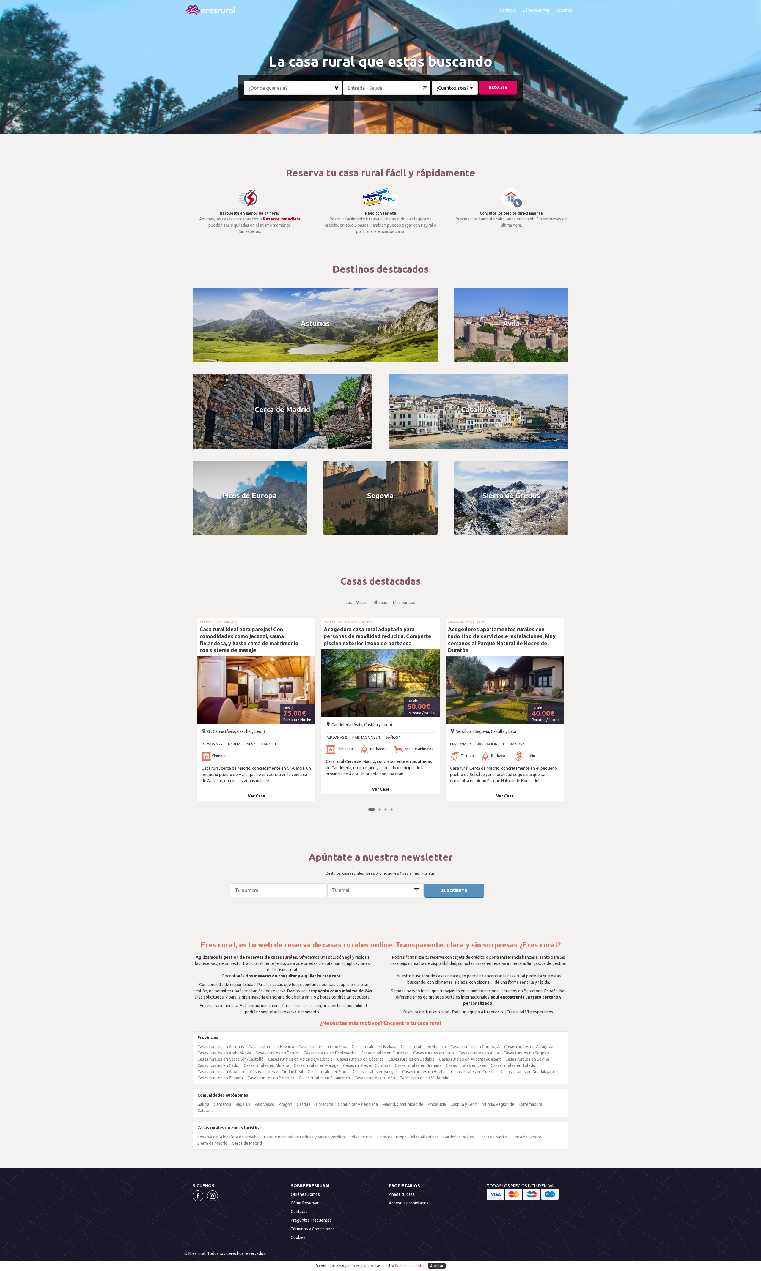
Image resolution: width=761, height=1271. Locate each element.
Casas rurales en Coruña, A (475, 1046)
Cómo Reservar (305, 1203)
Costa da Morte (493, 1137)
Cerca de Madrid (247, 1143)
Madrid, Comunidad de (402, 1104)
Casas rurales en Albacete (221, 1071)
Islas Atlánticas (425, 1137)
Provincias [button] (207, 1037)
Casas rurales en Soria (328, 1071)
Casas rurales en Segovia (526, 1053)
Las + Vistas (356, 602)
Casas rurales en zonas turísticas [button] (229, 1127)
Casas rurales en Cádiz (218, 1065)
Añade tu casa (402, 1194)
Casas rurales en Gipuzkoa (322, 1046)
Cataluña (205, 1110)
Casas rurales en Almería (266, 1065)
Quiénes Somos (305, 1194)
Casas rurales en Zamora (220, 1078)
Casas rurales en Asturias (220, 1046)
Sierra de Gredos (526, 1137)
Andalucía (437, 1104)
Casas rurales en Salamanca (324, 1078)
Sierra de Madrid (212, 1143)
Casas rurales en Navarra (271, 1046)
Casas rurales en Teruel (277, 1053)
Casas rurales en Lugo (433, 1053)
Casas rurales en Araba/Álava (224, 1053)
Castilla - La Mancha (315, 1104)
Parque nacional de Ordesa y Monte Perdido (304, 1137)
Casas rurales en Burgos (375, 1071)
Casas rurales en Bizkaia (374, 1046)
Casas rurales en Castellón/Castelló (230, 1059)
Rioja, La (243, 1104)
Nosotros (564, 10)
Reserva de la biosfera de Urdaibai (228, 1137)
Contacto (508, 10)
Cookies (298, 1237)
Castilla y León (463, 1104)
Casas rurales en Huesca (423, 1046)
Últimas (380, 602)
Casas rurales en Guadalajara (527, 1071)
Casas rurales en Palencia (270, 1078)
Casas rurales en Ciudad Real (276, 1071)
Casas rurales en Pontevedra (330, 1053)
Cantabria (222, 1104)
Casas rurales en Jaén (466, 1065)
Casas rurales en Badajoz (411, 1059)
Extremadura (530, 1104)
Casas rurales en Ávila (478, 1053)
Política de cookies (410, 1266)
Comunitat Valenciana (358, 1104)
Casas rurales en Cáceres (360, 1059)
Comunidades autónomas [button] (222, 1095)
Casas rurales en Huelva (424, 1071)
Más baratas (404, 602)
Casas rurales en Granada (418, 1065)
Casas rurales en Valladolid (424, 1078)
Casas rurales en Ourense (385, 1053)
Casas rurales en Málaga (316, 1065)
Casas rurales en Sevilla (527, 1059)
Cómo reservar (536, 10)
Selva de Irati (361, 1137)
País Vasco (264, 1104)
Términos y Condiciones (313, 1228)
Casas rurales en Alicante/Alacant (470, 1059)
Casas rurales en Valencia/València (300, 1059)
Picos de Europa (392, 1137)
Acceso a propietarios (409, 1203)
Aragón (285, 1104)
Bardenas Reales (458, 1137)
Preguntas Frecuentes (311, 1220)
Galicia (203, 1104)
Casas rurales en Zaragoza (528, 1046)
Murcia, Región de (498, 1104)
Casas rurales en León (374, 1078)
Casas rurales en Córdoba (366, 1065)
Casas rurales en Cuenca (473, 1071)
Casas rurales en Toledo (513, 1065)
